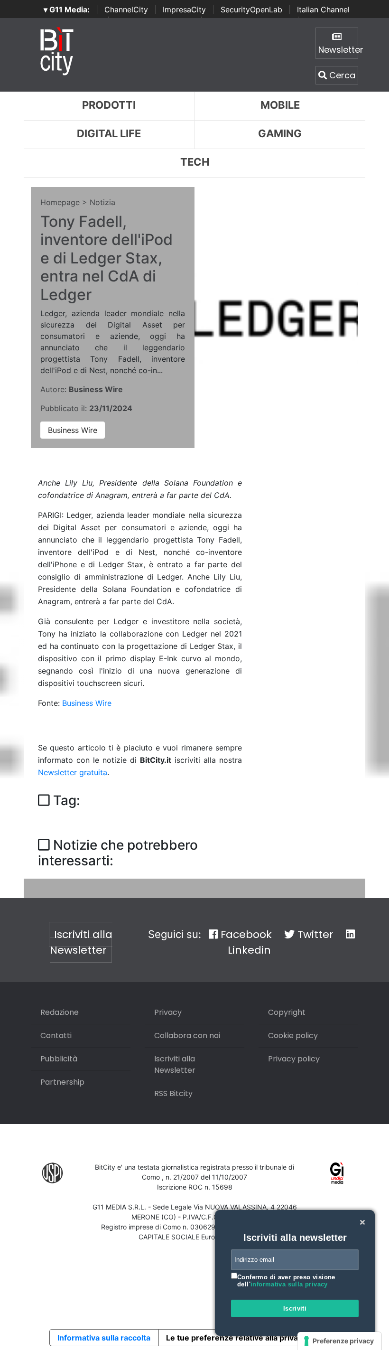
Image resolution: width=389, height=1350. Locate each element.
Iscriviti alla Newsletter (81, 942)
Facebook (245, 934)
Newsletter (338, 50)
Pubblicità (58, 1058)
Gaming (280, 133)
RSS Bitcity (173, 1093)
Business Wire (72, 430)
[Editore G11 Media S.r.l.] (337, 1172)
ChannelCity (126, 9)
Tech (194, 162)
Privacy (168, 1012)
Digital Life (109, 133)
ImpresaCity (184, 9)
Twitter (314, 934)
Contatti (56, 1035)
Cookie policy (293, 1035)
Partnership (62, 1082)
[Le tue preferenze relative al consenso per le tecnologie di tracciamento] (339, 1341)
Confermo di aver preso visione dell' (286, 1281)
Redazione (59, 1012)
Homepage (60, 202)
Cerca (341, 75)
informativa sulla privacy (289, 1284)
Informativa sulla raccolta (103, 1337)
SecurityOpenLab (251, 9)
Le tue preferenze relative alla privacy (236, 1337)
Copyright (287, 1012)
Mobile (280, 105)
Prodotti (109, 105)
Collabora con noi (187, 1035)
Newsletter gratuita (72, 772)
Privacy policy (294, 1058)
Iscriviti (295, 1308)
